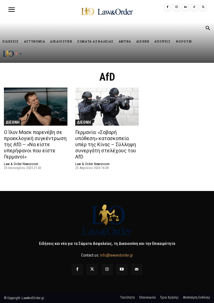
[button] (207, 28)
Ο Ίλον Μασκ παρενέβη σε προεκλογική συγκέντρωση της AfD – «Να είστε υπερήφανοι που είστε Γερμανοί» (35, 144)
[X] (203, 7)
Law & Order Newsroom (21, 164)
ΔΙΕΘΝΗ (13, 122)
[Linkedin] (185, 7)
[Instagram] (176, 7)
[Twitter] (92, 269)
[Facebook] (167, 7)
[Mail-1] (136, 269)
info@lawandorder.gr (116, 255)
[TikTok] (194, 7)
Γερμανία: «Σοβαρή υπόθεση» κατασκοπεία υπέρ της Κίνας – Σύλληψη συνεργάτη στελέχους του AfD (105, 144)
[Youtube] (121, 269)
